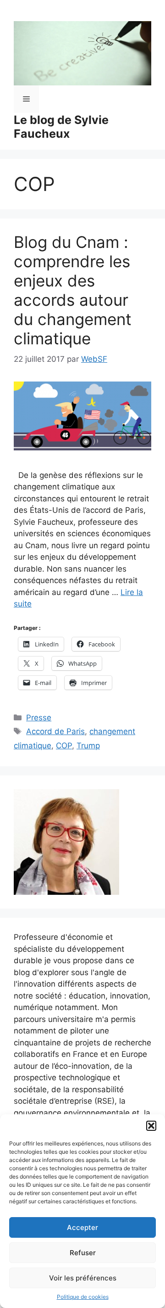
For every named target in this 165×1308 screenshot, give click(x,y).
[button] (151, 1125)
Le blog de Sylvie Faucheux (61, 126)
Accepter (82, 1227)
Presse (38, 717)
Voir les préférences (82, 1278)
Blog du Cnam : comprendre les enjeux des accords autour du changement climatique (73, 290)
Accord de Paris (55, 731)
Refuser (83, 1252)
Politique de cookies (83, 1296)
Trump (88, 745)
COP (64, 745)
